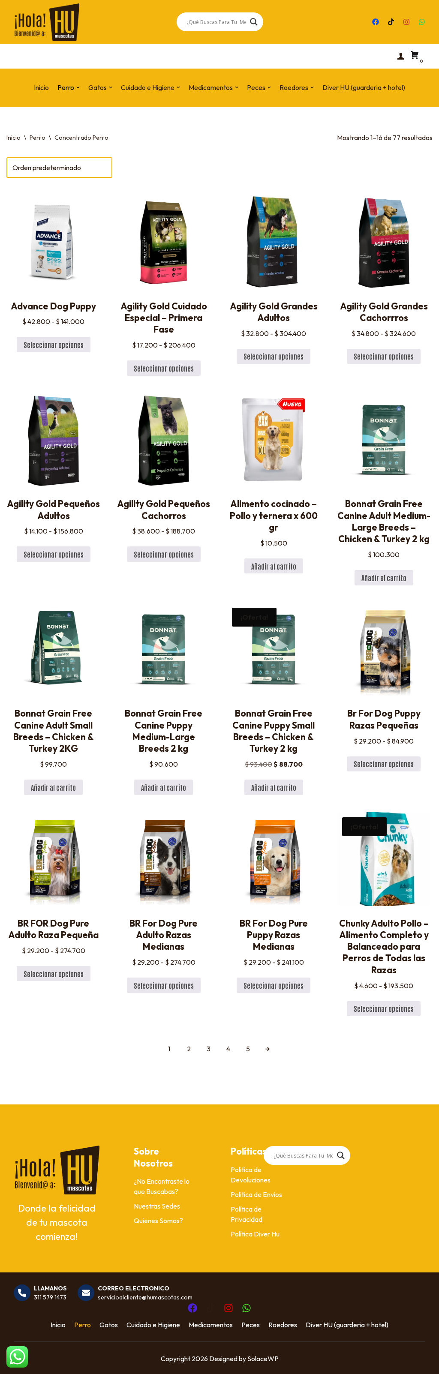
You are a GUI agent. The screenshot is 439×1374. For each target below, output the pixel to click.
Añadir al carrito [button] (273, 566)
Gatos (108, 1324)
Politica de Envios (256, 1194)
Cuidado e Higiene (153, 1324)
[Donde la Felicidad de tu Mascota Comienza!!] (46, 22)
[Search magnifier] (254, 22)
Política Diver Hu (255, 1234)
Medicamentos (211, 1324)
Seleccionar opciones (54, 344)
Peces (250, 1324)
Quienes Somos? (158, 1220)
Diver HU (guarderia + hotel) (363, 87)
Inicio (41, 87)
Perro (37, 137)
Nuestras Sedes (157, 1206)
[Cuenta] (400, 56)
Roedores (282, 1324)
